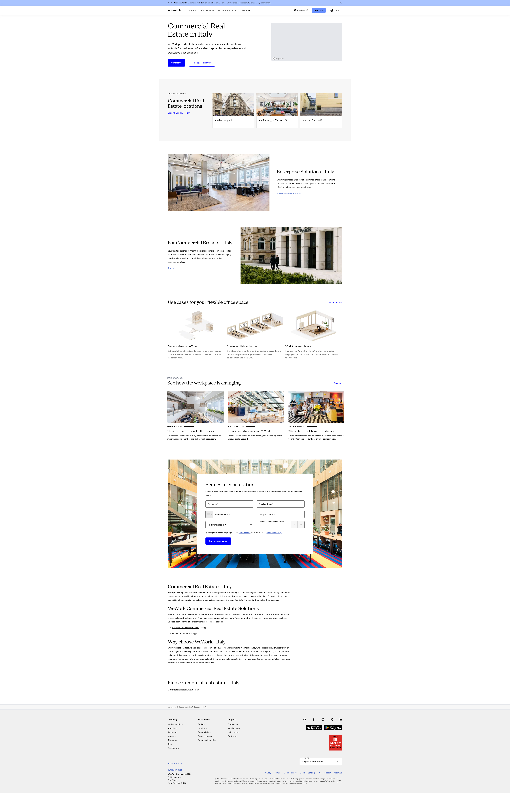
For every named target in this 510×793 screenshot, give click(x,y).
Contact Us (176, 63)
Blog (170, 744)
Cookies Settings (308, 773)
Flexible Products (236, 427)
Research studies (174, 427)
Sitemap (338, 773)
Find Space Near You (202, 63)
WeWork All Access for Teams (185, 628)
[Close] (341, 3)
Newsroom (173, 740)
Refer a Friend (204, 732)
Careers (172, 736)
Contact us (233, 724)
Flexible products (296, 427)
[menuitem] (192, 10)
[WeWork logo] (174, 10)
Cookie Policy (290, 773)
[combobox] (209, 514)
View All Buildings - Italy (179, 113)
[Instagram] (322, 719)
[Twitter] (331, 719)
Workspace (172, 707)
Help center (233, 732)
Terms (277, 773)
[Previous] (168, 2)
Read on (338, 383)
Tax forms (232, 736)
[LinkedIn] (340, 719)
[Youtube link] (304, 719)
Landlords (202, 728)
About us (172, 728)
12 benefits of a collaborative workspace (311, 431)
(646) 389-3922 (175, 770)
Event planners (205, 736)
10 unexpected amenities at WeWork (249, 431)
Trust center (174, 748)
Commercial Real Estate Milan (183, 690)
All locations (174, 763)
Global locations (175, 724)
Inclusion (172, 732)
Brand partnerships (207, 740)
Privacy (267, 773)
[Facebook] (313, 719)
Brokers (201, 724)
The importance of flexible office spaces (190, 431)
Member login (234, 728)
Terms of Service (244, 533)
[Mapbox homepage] (278, 58)
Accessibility (325, 773)
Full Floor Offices (180, 633)
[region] (306, 42)
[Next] (171, 2)
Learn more (266, 3)
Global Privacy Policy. (274, 533)
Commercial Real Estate (189, 707)
